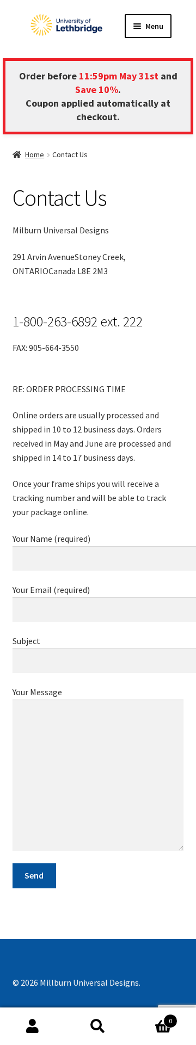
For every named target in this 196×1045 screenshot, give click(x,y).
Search (98, 1026)
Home (34, 154)
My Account (32, 1026)
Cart (151, 1017)
